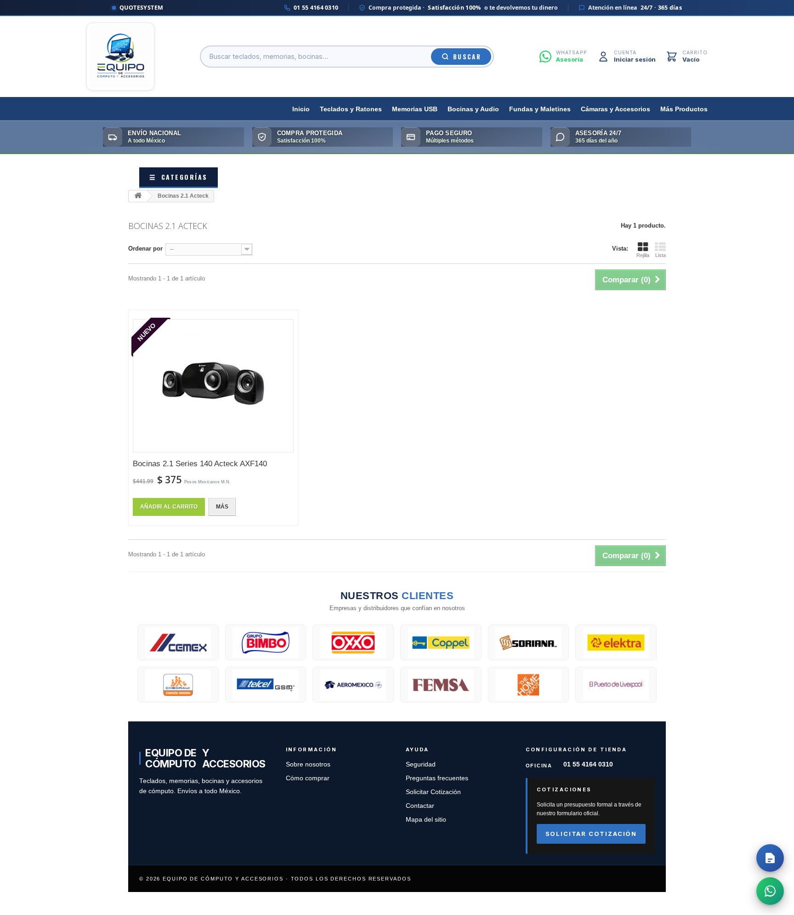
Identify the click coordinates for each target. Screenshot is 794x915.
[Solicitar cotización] (770, 858)
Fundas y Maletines (540, 109)
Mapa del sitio (426, 819)
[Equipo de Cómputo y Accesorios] (120, 57)
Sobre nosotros (308, 764)
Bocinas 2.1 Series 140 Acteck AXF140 (200, 463)
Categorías (178, 177)
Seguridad (421, 764)
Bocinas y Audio (473, 109)
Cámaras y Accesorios (615, 109)
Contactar (420, 805)
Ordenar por (145, 248)
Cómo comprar (307, 778)
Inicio (301, 109)
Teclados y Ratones (351, 109)
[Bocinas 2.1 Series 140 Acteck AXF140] (213, 386)
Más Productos (684, 109)
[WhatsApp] (770, 891)
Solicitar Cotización (433, 792)
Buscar (467, 56)
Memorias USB (414, 109)
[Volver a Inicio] (138, 196)
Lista (660, 255)
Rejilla (642, 255)
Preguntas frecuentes (437, 778)
